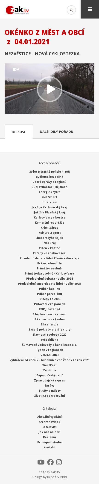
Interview (50, 202)
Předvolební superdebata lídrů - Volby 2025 (49, 284)
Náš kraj (50, 243)
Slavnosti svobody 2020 (49, 335)
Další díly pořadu (56, 131)
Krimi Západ (49, 228)
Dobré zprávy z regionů (49, 182)
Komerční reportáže (49, 223)
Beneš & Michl (57, 477)
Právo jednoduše (49, 263)
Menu (90, 9)
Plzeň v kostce (49, 248)
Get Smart (49, 197)
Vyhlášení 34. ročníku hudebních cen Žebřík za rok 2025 (49, 360)
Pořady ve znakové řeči (49, 253)
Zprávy (49, 385)
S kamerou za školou (50, 319)
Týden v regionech (49, 350)
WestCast (49, 365)
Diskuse (19, 131)
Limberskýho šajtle (49, 238)
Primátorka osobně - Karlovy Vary (49, 273)
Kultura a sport (49, 233)
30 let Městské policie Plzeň (49, 172)
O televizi (50, 427)
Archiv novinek (49, 422)
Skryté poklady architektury (49, 329)
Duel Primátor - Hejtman (49, 187)
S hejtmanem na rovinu (50, 314)
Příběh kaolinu (49, 289)
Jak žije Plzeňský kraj (49, 212)
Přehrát (49, 89)
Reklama (49, 437)
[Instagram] (59, 463)
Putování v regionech (49, 304)
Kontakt (49, 447)
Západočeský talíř (49, 375)
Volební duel (50, 355)
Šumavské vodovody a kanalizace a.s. (49, 345)
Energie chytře (49, 192)
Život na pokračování (49, 396)
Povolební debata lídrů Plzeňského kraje (49, 258)
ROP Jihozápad (49, 309)
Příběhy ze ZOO (49, 299)
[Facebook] (50, 463)
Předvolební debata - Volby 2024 (49, 279)
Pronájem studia (49, 442)
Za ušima (49, 370)
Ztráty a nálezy (49, 391)
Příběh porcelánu (49, 294)
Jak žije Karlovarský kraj (49, 207)
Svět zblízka (49, 340)
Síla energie (49, 324)
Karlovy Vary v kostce (49, 217)
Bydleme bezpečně (49, 177)
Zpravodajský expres (49, 380)
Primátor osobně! (49, 268)
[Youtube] (41, 463)
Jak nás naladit (50, 432)
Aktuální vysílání (49, 417)
